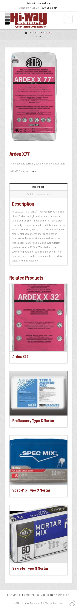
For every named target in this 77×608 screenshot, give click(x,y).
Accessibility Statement (55, 595)
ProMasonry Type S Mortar (33, 420)
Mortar (33, 171)
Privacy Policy (30, 595)
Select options (39, 345)
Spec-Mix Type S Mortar (31, 490)
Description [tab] (38, 186)
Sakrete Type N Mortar (30, 568)
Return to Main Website (38, 3)
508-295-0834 (49, 7)
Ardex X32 (20, 356)
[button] (68, 19)
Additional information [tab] (38, 194)
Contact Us (13, 595)
